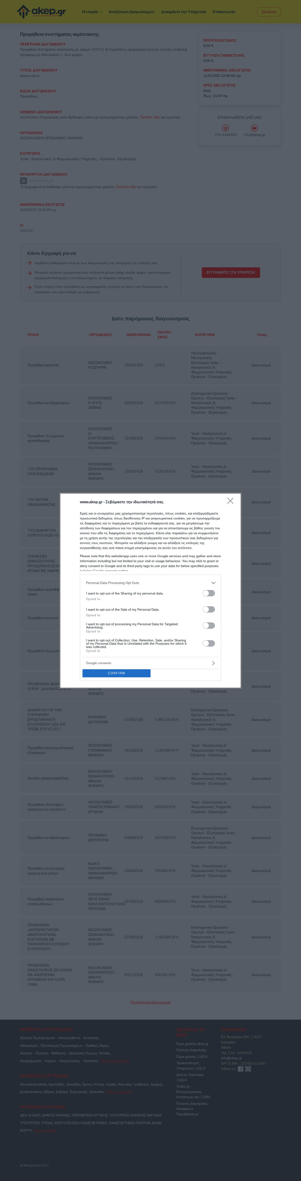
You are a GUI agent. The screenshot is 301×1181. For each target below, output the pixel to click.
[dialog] (150, 590)
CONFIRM (116, 673)
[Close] (231, 502)
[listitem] (150, 582)
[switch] (209, 593)
